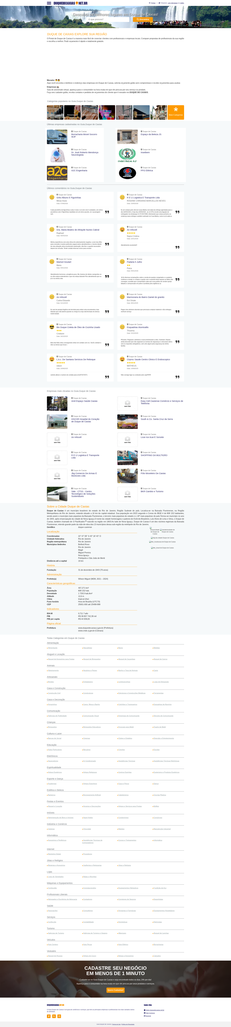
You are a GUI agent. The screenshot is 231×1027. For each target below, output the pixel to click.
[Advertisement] (115, 61)
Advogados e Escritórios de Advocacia (62, 899)
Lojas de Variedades (56, 877)
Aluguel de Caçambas (126, 659)
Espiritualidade (54, 767)
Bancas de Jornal (54, 738)
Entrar (153, 3)
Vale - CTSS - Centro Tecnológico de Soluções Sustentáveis (83, 493)
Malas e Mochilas (89, 877)
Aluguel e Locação (56, 654)
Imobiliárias (141, 115)
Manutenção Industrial (162, 829)
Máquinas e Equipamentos (60, 883)
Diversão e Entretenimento (164, 738)
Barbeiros (51, 795)
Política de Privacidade (128, 1024)
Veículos (51, 940)
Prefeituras (158, 115)
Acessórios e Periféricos (57, 840)
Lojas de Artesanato (161, 682)
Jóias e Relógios (55, 860)
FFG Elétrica (147, 170)
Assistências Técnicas (126, 761)
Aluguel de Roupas (55, 956)
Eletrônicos (52, 756)
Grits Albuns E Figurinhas (69, 197)
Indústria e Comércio (57, 824)
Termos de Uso (116, 1024)
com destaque (173, 3)
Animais (51, 665)
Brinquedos (52, 727)
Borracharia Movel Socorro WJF (84, 135)
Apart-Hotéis (88, 818)
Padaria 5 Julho (134, 262)
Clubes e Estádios (125, 738)
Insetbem (145, 152)
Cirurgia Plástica (160, 795)
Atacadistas (87, 648)
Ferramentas (159, 693)
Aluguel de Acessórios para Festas (61, 659)
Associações (53, 911)
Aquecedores (53, 761)
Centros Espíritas (125, 772)
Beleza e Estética (89, 115)
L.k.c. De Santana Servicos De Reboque (76, 359)
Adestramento (53, 670)
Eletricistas (158, 922)
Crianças (51, 722)
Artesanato (52, 677)
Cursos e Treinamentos (127, 840)
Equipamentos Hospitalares (164, 911)
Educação (52, 745)
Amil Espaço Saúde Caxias (84, 401)
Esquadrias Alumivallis (137, 327)
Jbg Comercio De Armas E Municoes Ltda (84, 474)
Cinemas (86, 738)
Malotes (121, 829)
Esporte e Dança (55, 779)
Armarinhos (52, 704)
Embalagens (88, 682)
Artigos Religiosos (90, 772)
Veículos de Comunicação (163, 716)
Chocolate (87, 829)
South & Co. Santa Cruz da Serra (157, 419)
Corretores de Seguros (127, 899)
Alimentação (72, 115)
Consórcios (158, 818)
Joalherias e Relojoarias (92, 865)
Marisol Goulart (64, 262)
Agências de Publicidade (57, 716)
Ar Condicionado (89, 761)
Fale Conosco (150, 1013)
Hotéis (124, 115)
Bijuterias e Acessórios (56, 865)
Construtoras (88, 693)
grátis (182, 3)
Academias (55, 115)
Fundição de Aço (160, 888)
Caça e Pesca (123, 784)
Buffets (156, 806)
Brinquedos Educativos (92, 727)
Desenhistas (158, 899)
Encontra (144, 19)
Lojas (49, 872)
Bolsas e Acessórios (126, 956)
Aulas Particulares (55, 750)
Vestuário (51, 951)
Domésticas (122, 922)
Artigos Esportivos (90, 784)
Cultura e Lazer (54, 733)
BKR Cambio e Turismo (152, 491)
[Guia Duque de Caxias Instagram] (59, 1016)
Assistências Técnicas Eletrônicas (166, 761)
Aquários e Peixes (90, 670)
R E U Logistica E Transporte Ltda (143, 197)
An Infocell (132, 230)
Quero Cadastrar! (115, 990)
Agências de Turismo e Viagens (95, 933)
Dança (156, 784)
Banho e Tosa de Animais (128, 670)
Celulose (51, 829)
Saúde (50, 906)
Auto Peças (87, 944)
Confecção (52, 922)
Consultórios (88, 911)
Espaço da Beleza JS (151, 134)
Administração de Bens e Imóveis (60, 818)
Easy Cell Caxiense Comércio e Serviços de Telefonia (162, 402)
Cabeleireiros (123, 795)
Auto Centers (53, 944)
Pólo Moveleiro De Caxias (153, 473)
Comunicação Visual (91, 716)
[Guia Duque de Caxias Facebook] (49, 1016)
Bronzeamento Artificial (92, 795)
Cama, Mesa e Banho (91, 704)
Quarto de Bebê (160, 727)
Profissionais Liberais (57, 894)
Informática (52, 835)
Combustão (52, 888)
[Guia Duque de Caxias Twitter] (54, 1016)
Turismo (51, 928)
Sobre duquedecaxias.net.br (155, 1010)
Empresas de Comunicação (128, 716)
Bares (106, 115)
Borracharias (158, 944)
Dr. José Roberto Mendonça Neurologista (84, 153)
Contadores (87, 899)
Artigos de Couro (89, 956)
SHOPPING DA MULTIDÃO (154, 455)
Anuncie (148, 1016)
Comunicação (53, 711)
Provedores (87, 854)
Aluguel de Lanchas (161, 933)
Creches (121, 750)
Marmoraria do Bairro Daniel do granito (145, 297)
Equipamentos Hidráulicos (128, 888)
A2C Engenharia (79, 170)
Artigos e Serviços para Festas (130, 806)
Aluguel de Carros (160, 659)
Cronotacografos (89, 888)
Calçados (157, 956)
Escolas (157, 750)
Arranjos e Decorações (92, 806)
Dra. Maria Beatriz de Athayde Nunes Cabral (78, 230)
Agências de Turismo (56, 933)
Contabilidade (88, 922)
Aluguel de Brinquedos (91, 659)
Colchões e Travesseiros (127, 704)
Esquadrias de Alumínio (163, 704)
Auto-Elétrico (123, 944)
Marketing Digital (54, 854)
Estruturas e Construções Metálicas (131, 693)
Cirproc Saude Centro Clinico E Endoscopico (148, 359)
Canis (156, 670)
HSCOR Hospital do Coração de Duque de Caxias (85, 420)
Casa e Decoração (56, 699)
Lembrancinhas (124, 682)
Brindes (51, 682)
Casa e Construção (56, 688)
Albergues (122, 933)
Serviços (51, 917)
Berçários (86, 750)
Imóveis (50, 813)
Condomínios (123, 818)
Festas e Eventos (55, 801)
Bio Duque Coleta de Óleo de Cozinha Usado (78, 327)
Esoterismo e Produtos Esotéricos (166, 772)
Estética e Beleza (55, 790)
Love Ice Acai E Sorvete (152, 437)
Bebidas (157, 648)
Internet (50, 849)
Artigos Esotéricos (55, 772)
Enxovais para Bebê (126, 727)
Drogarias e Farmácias (127, 911)
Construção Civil (54, 693)
